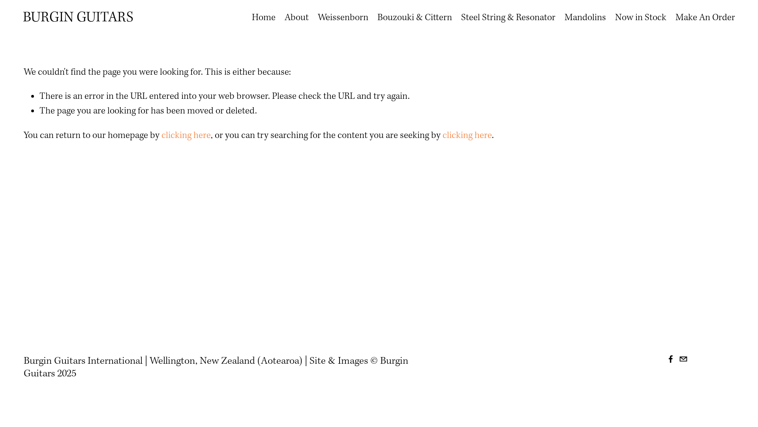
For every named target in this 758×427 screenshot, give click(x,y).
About (297, 17)
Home (264, 17)
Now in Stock (640, 17)
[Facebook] (671, 359)
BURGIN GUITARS (78, 18)
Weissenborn (343, 17)
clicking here (186, 135)
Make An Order (705, 17)
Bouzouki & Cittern (414, 17)
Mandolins (585, 17)
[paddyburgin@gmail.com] (683, 359)
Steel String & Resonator (508, 17)
